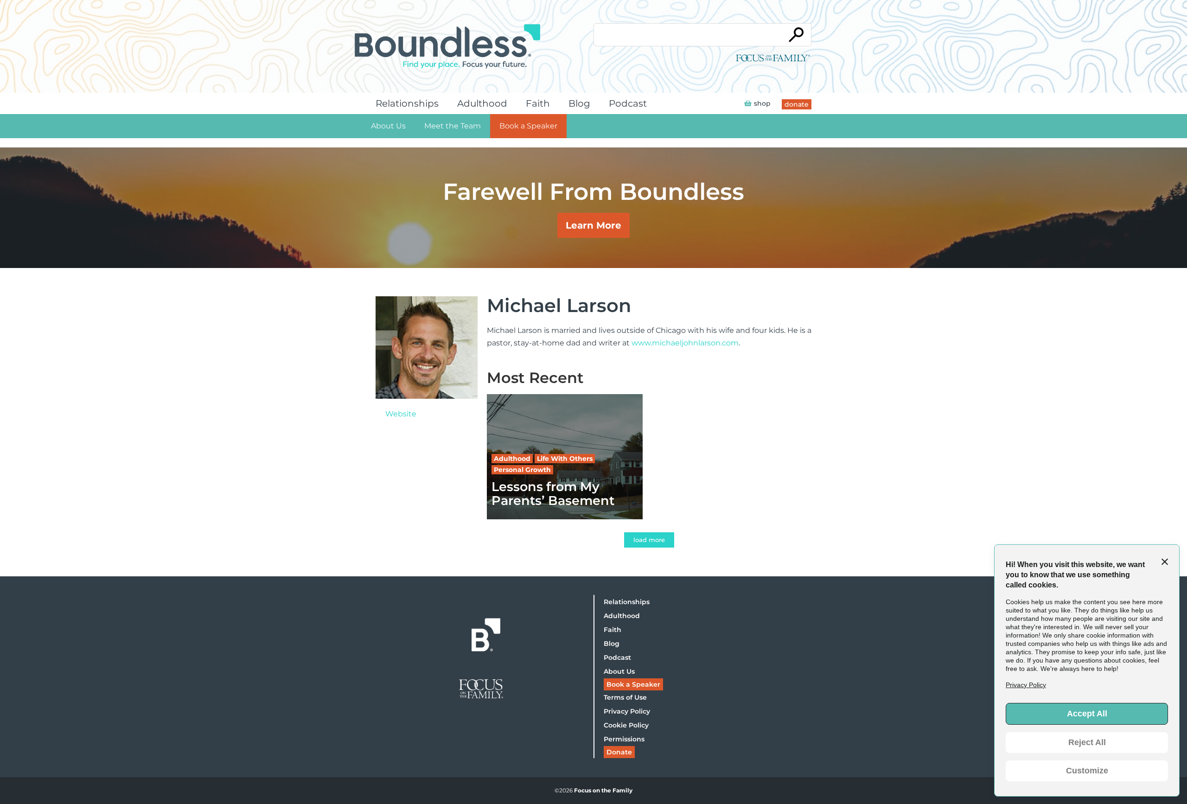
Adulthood (482, 103)
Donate (619, 752)
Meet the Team (452, 125)
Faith (538, 103)
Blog (579, 103)
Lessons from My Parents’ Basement (552, 493)
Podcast (628, 103)
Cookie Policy (626, 725)
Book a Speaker (528, 125)
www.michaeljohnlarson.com (685, 342)
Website (400, 413)
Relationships (407, 103)
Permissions (624, 739)
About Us (388, 125)
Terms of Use (625, 697)
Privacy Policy (627, 711)
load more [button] (649, 539)
